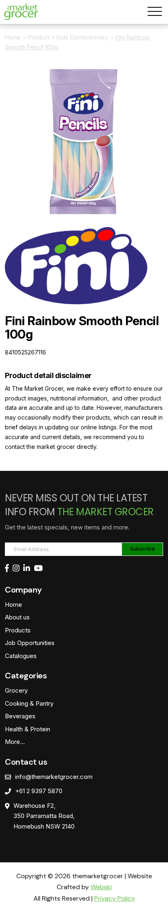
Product (38, 37)
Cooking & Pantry (29, 703)
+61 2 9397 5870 (38, 791)
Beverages (20, 716)
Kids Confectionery (82, 37)
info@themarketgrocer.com (54, 777)
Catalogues (21, 656)
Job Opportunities (30, 643)
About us (17, 617)
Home (13, 37)
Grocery (16, 690)
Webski (101, 887)
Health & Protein (27, 729)
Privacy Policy (114, 898)
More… (15, 742)
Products (18, 630)
